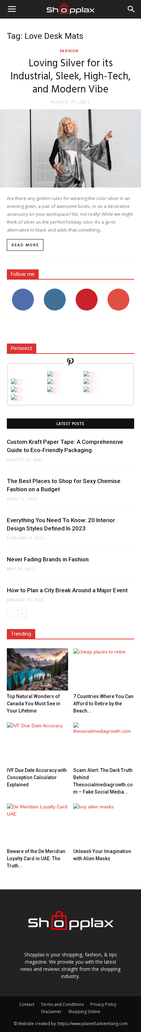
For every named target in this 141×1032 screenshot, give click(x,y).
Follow (55, 291)
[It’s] (13, 390)
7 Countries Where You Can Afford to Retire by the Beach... (103, 704)
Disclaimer (51, 1011)
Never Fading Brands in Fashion (48, 559)
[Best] (86, 390)
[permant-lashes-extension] (50, 390)
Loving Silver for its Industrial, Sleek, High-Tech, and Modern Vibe (71, 76)
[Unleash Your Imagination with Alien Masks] (103, 824)
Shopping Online (84, 1011)
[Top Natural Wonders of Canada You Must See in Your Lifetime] (37, 669)
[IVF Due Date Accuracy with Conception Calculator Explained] (37, 743)
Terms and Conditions (62, 1004)
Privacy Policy (103, 1004)
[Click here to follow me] (70, 363)
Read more (25, 245)
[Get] (86, 374)
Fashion (69, 51)
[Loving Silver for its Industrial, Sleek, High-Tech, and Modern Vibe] (70, 148)
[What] (50, 374)
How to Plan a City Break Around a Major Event (67, 590)
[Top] (13, 398)
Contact (26, 1004)
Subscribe (118, 291)
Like (23, 291)
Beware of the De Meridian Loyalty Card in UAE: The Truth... (36, 858)
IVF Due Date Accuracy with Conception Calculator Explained (37, 777)
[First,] (13, 382)
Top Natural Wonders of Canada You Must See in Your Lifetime (33, 704)
